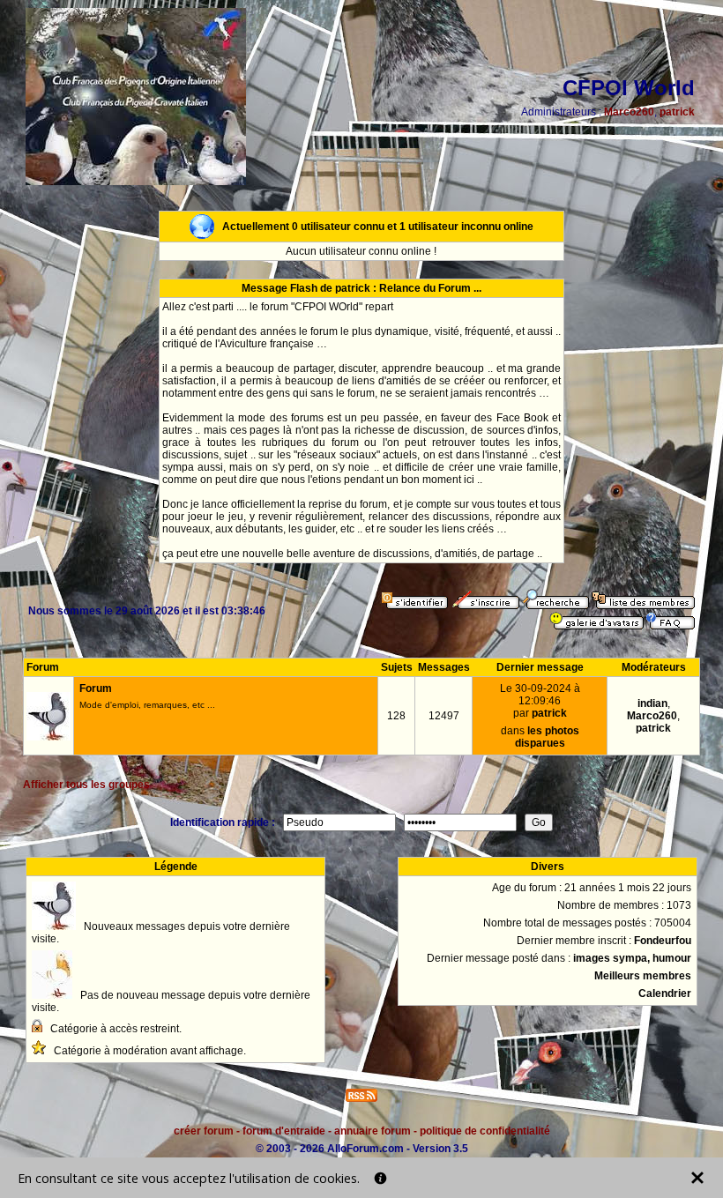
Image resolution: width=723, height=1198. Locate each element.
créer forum (204, 1131)
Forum (95, 688)
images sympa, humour (632, 958)
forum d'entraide (283, 1131)
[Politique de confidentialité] (380, 1178)
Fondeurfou (662, 940)
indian (652, 703)
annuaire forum (372, 1131)
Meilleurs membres (642, 976)
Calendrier (664, 993)
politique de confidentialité (485, 1131)
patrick (677, 112)
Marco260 (629, 112)
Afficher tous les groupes (86, 784)
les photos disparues (547, 737)
